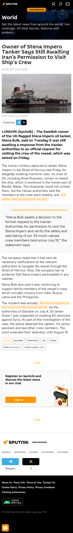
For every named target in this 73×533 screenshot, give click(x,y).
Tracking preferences (13, 492)
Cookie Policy (9, 487)
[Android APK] (13, 502)
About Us (7, 482)
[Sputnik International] (10, 5)
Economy (47, 452)
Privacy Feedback (45, 487)
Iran (44, 340)
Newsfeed (18, 340)
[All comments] (5, 527)
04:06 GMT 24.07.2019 (14, 69)
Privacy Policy (26, 487)
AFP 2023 (8, 116)
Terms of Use (33, 482)
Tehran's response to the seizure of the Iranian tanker (36, 305)
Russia (33, 452)
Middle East (32, 340)
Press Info (19, 482)
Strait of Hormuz (11, 347)
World (6, 340)
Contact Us (49, 482)
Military (62, 452)
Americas (20, 452)
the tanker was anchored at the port (34, 197)
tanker (53, 340)
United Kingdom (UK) (34, 347)
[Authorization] (53, 3)
